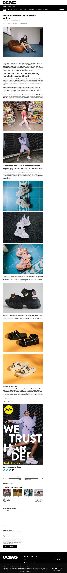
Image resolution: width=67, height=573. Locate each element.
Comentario (6, 510)
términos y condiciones (9, 543)
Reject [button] (61, 568)
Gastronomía (39, 9)
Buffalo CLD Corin (28, 496)
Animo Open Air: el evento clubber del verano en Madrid (31, 479)
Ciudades (47, 9)
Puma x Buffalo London (17, 497)
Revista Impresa (11, 6)
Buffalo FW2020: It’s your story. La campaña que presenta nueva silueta (7, 499)
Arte (21, 9)
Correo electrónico (7, 530)
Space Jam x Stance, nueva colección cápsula (15, 479)
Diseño (15, 9)
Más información (57, 570)
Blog (4, 6)
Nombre (5, 525)
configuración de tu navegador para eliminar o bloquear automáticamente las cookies (21, 568)
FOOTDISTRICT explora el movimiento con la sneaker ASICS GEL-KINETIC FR (38, 499)
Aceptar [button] (54, 568)
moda (36, 81)
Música (10, 9)
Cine (25, 9)
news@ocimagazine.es (11, 542)
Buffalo (10, 483)
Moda (4, 9)
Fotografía (31, 9)
